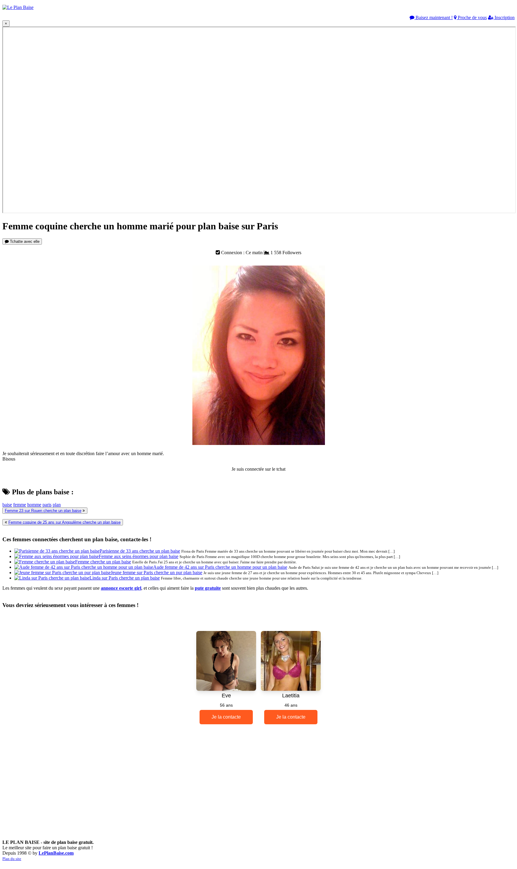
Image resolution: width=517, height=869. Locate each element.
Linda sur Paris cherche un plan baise (124, 577)
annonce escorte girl (121, 588)
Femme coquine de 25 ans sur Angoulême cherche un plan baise (64, 522)
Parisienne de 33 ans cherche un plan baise (140, 551)
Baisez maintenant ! (433, 17)
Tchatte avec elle (24, 241)
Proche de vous (472, 17)
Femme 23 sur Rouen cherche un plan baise (43, 510)
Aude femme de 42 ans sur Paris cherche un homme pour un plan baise (220, 567)
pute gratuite (208, 588)
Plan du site (11, 858)
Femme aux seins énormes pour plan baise (138, 556)
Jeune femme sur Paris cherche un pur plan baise (156, 572)
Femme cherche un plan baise (103, 561)
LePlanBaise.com (56, 853)
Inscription (504, 17)
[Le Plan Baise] (18, 7)
